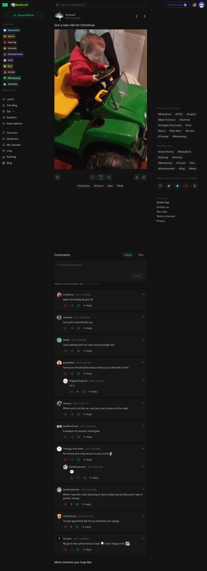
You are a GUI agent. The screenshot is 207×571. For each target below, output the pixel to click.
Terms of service (166, 216)
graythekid (68, 362)
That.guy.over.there (73, 448)
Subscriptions (14, 123)
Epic (7, 66)
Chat (9, 151)
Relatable (10, 83)
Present (99, 185)
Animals (9, 48)
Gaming (9, 42)
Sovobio (67, 538)
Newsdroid (11, 30)
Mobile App (163, 202)
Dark (8, 60)
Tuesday (164, 136)
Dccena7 (71, 15)
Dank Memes (167, 151)
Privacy (161, 221)
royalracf (67, 317)
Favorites (12, 132)
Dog (182, 168)
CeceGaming (69, 516)
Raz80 (66, 339)
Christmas (84, 185)
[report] (137, 177)
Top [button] (9, 111)
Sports (9, 36)
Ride (121, 185)
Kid (111, 185)
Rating (128, 254)
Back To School (167, 119)
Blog (9, 163)
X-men (190, 130)
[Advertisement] (179, 56)
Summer (185, 119)
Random (12, 117)
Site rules (162, 211)
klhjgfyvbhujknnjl (78, 380)
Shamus (67, 403)
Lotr (189, 125)
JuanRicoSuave (70, 426)
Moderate (12, 138)
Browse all (8, 90)
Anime (9, 71)
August (192, 114)
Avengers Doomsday (170, 125)
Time (140, 254)
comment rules (91, 283)
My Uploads (13, 144)
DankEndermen (77, 466)
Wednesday (180, 136)
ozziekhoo (68, 294)
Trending (12, 105)
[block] (144, 177)
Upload (25, 15)
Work (193, 168)
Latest (10, 99)
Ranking (11, 156)
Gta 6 (162, 130)
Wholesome (11, 78)
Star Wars (176, 130)
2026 (179, 114)
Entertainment (13, 54)
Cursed (181, 162)
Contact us (163, 207)
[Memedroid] (5, 5)
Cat (193, 162)
